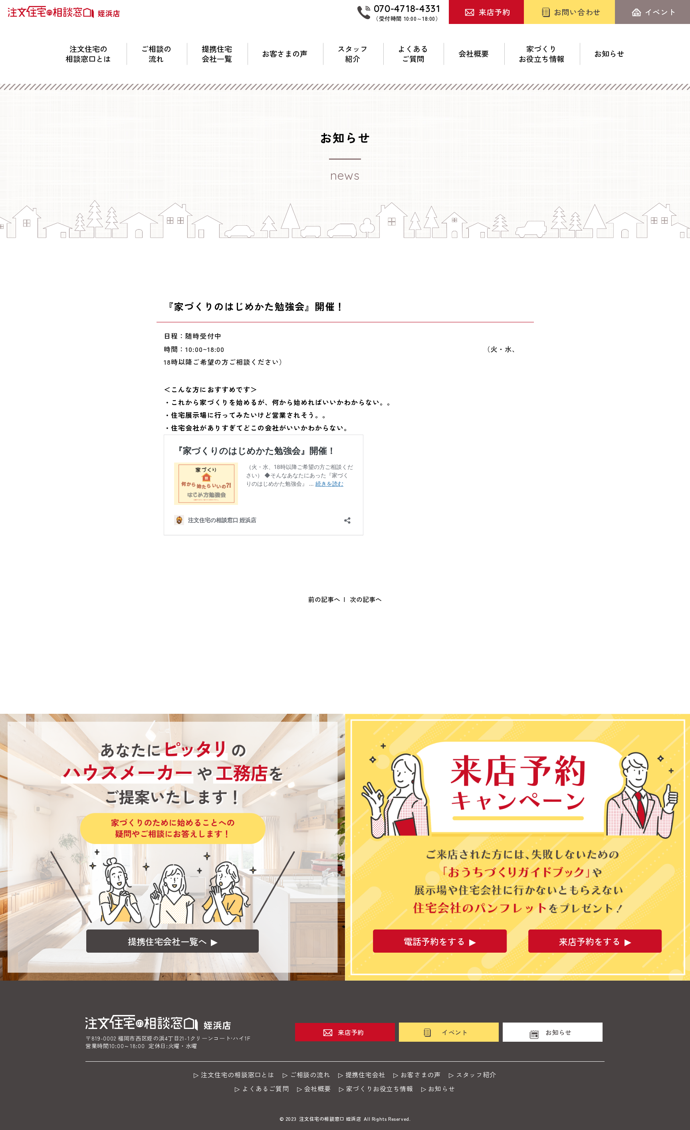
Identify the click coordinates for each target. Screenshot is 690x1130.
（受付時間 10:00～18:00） (407, 11)
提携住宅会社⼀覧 (217, 54)
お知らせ (609, 54)
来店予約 (494, 11)
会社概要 (473, 54)
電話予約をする (434, 941)
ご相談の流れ (156, 54)
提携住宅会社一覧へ (167, 941)
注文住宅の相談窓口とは (88, 54)
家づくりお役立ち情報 (541, 54)
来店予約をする (590, 941)
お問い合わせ (577, 11)
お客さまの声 (284, 54)
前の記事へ (324, 599)
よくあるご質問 (413, 54)
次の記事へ (366, 599)
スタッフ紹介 (352, 54)
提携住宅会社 (365, 1074)
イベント (660, 11)
